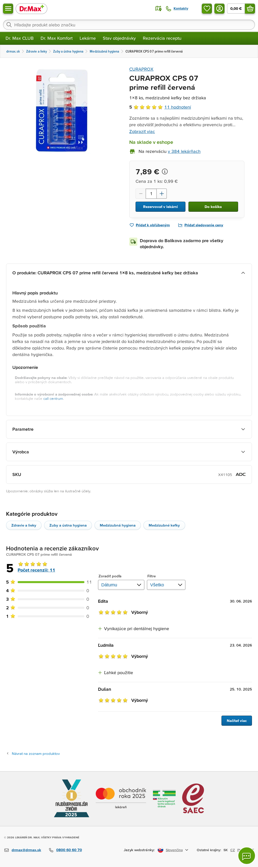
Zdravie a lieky (23, 525)
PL (239, 850)
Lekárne (88, 38)
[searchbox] (129, 25)
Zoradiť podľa (110, 576)
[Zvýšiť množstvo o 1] (162, 194)
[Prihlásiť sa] (219, 9)
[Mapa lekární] (158, 9)
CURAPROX (141, 69)
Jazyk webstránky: (139, 850)
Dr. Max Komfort (57, 38)
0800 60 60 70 (69, 850)
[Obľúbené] (207, 9)
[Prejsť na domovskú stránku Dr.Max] (31, 8)
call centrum (53, 398)
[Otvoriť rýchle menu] (8, 9)
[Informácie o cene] (164, 171)
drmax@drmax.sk (26, 850)
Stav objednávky (119, 38)
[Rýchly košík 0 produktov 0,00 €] (250, 9)
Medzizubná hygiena (118, 525)
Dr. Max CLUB (20, 38)
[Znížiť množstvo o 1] (141, 194)
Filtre (151, 576)
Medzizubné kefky (164, 525)
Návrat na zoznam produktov (36, 753)
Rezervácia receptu (162, 38)
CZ (232, 850)
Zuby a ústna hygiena (68, 525)
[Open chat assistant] (246, 855)
